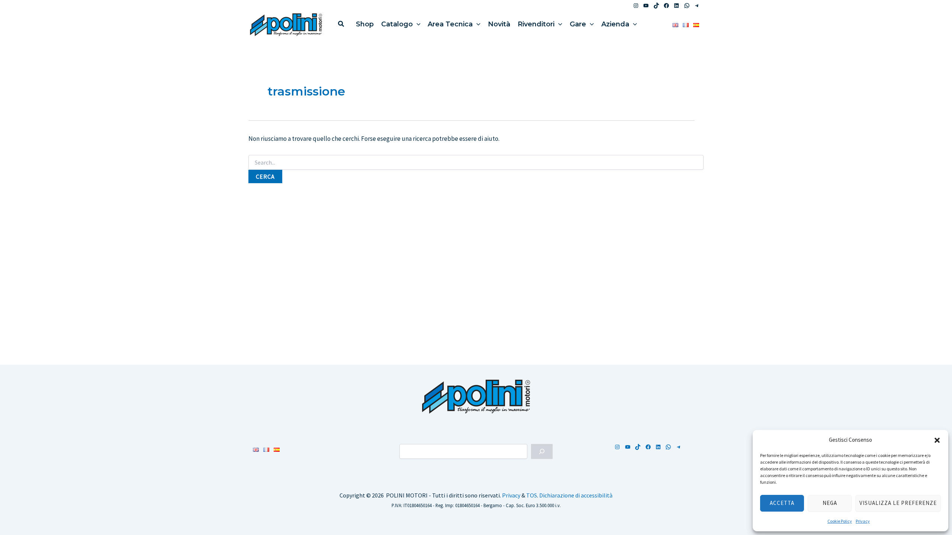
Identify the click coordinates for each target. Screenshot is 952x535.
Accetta (782, 502)
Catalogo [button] (397, 24)
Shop (365, 24)
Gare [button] (578, 24)
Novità (499, 24)
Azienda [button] (615, 24)
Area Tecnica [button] (450, 24)
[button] (937, 440)
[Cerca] (542, 451)
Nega (830, 502)
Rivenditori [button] (536, 24)
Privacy (863, 521)
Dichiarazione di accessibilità (575, 495)
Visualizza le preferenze (898, 502)
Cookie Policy (839, 521)
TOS (531, 495)
